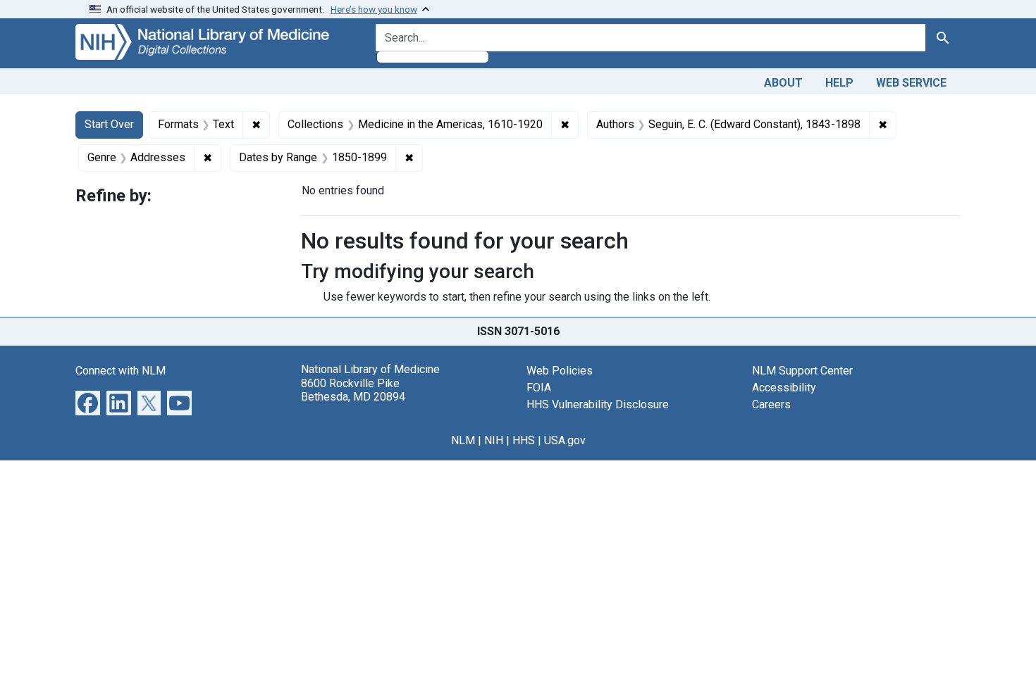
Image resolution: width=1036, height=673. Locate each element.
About (783, 82)
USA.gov (565, 440)
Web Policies (559, 370)
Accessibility (784, 387)
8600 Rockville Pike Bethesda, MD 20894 (353, 390)
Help (839, 82)
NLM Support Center (802, 370)
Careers (771, 404)
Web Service (911, 82)
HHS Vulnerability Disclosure (597, 404)
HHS (523, 440)
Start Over (109, 124)
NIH (493, 440)
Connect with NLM (120, 370)
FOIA (538, 387)
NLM (463, 440)
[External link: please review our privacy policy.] (87, 402)
